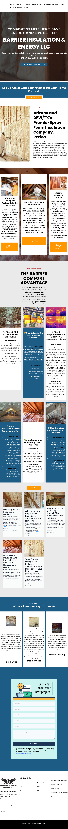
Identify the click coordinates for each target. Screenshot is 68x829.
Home (12, 4)
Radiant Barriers (49, 4)
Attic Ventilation (60, 4)
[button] (12, 515)
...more (5, 526)
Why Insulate (26, 4)
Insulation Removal (16, 7)
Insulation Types (37, 4)
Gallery (26, 7)
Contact (18, 4)
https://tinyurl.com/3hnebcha (23, 753)
